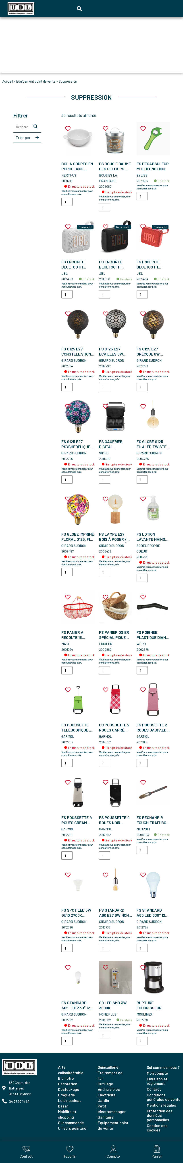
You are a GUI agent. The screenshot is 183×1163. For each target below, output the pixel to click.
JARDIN (103, 1100)
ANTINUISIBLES (109, 1089)
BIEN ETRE (66, 1078)
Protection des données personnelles (160, 1115)
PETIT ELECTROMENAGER (112, 1108)
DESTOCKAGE (68, 1089)
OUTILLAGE (105, 1083)
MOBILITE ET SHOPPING (67, 1114)
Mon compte (157, 1073)
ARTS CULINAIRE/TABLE (70, 1070)
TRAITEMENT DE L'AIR (110, 1075)
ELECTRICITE (107, 1094)
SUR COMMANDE (71, 1122)
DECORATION (67, 1083)
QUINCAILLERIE (108, 1067)
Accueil (7, 81)
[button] (79, 8)
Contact (154, 1089)
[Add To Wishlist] (68, 129)
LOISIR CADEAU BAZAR (69, 1103)
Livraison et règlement (157, 1081)
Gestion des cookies (157, 1127)
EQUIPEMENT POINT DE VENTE (36, 81)
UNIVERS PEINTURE (72, 1128)
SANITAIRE (106, 1117)
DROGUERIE (66, 1094)
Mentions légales (161, 1105)
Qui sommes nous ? (163, 1067)
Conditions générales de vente (164, 1097)
